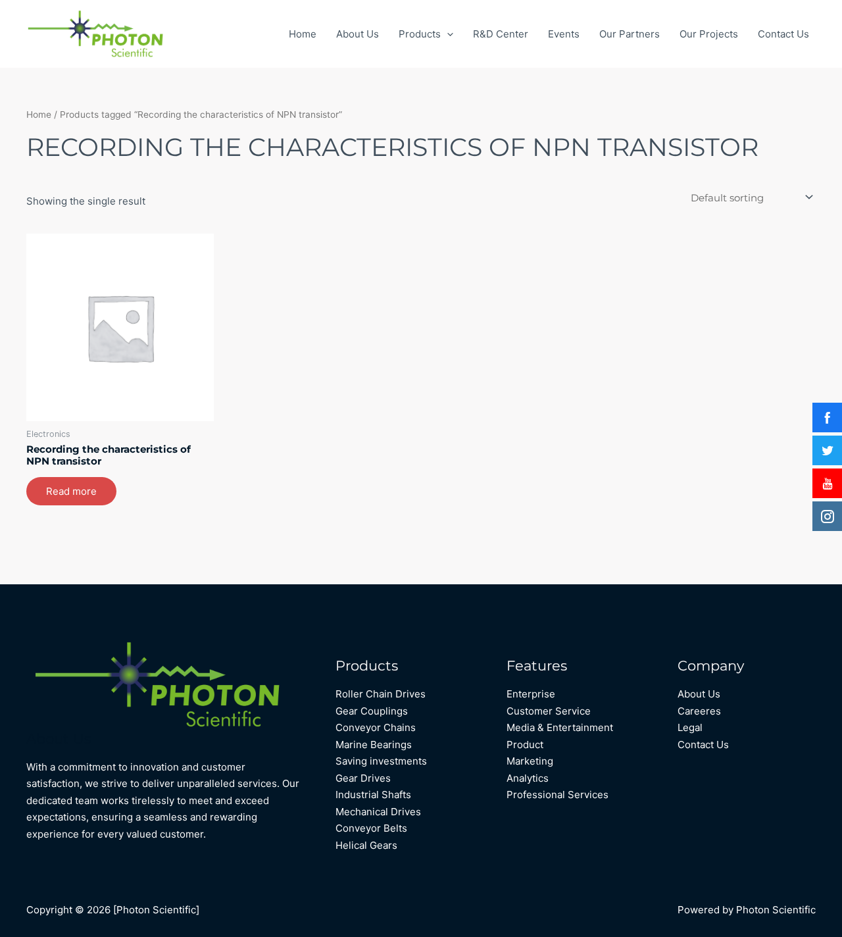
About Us (357, 34)
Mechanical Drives (378, 811)
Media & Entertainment (560, 727)
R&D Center (500, 34)
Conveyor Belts (371, 828)
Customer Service (549, 711)
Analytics (528, 778)
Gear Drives (363, 778)
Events (564, 34)
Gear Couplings (371, 711)
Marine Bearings (373, 744)
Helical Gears (366, 845)
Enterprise (531, 694)
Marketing (530, 761)
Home (302, 34)
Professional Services (557, 794)
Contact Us (783, 34)
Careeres (699, 711)
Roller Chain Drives (380, 694)
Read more (71, 491)
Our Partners (629, 34)
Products (420, 34)
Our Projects (709, 34)
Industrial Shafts (373, 794)
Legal (690, 727)
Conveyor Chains (375, 727)
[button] (447, 34)
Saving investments (381, 761)
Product (525, 744)
